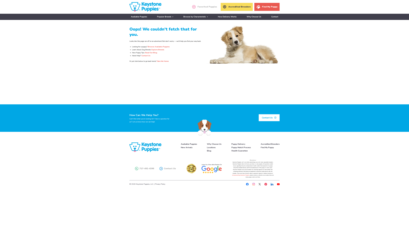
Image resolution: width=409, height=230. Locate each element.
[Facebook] (247, 184)
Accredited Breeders (270, 144)
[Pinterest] (265, 184)
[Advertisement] (204, 87)
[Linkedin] (272, 184)
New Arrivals (186, 147)
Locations (211, 147)
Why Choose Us (254, 16)
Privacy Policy (160, 184)
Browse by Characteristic (194, 16)
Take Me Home (163, 61)
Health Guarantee (239, 151)
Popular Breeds (164, 16)
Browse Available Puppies (159, 47)
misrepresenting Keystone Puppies (240, 175)
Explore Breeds (157, 50)
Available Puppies (139, 16)
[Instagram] (253, 184)
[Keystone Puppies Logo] (145, 147)
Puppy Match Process (241, 147)
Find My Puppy (267, 147)
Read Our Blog (151, 53)
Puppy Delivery (238, 144)
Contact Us (145, 56)
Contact (274, 16)
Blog (209, 151)
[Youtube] (278, 184)
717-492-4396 (146, 168)
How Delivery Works (227, 16)
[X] (260, 184)
